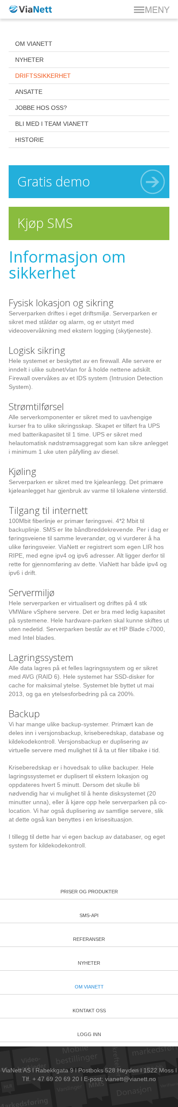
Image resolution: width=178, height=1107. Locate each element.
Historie (29, 139)
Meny (151, 9)
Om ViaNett (33, 43)
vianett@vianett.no (130, 1078)
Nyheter (29, 59)
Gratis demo (53, 181)
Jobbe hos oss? (41, 107)
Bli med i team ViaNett (52, 123)
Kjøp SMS (45, 223)
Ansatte (28, 91)
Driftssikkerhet (43, 75)
